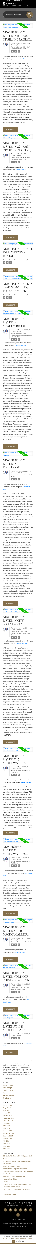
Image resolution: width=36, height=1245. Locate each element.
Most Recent (7, 1105)
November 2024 (8, 1133)
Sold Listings (7, 1098)
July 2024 (6, 1141)
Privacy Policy (7, 1238)
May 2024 (6, 1146)
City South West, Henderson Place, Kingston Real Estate (20, 633)
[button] (5, 1209)
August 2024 (7, 1138)
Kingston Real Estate (10, 1179)
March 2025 (7, 1128)
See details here (21, 59)
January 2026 (7, 1115)
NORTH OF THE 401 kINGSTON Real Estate (20, 988)
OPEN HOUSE (8, 1090)
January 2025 (7, 1131)
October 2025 (8, 1120)
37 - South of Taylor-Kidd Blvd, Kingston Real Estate (15, 1065)
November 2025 (8, 1118)
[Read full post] (18, 27)
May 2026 (6, 1110)
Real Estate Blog (8, 1095)
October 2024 (8, 1136)
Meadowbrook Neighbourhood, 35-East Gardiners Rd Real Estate (21, 335)
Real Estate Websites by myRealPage (22, 1238)
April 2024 (6, 1149)
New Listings (7, 1088)
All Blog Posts (8, 1085)
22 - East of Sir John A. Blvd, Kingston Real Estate (20, 47)
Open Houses (7, 1093)
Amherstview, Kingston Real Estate (20, 862)
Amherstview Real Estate (24, 942)
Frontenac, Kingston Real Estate (15, 1070)
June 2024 (6, 1143)
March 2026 (7, 1113)
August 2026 (7, 1108)
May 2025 (6, 1123)
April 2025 (6, 1126)
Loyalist (5, 1181)
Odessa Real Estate (25, 1074)
